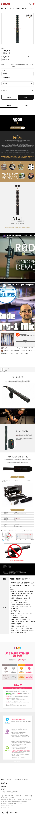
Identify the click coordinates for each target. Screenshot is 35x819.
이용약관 (9, 779)
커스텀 (12, 8)
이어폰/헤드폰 (20, 8)
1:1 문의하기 (8, 791)
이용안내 (26, 779)
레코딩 (33, 8)
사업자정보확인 (23, 801)
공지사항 (15, 791)
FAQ (3, 791)
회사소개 (3, 779)
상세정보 (9, 105)
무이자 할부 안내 (5, 59)
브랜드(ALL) (4, 8)
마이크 (27, 8)
